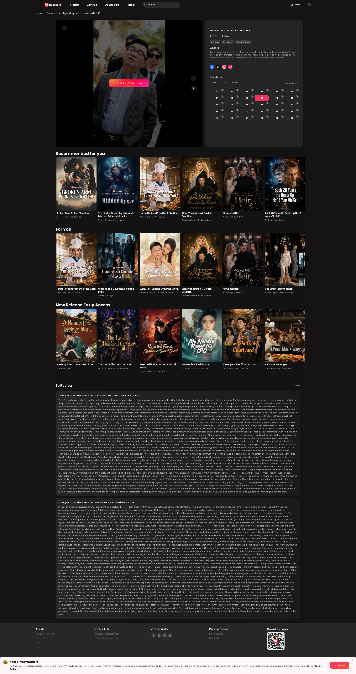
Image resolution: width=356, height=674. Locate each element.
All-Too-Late (61, 217)
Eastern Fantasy (147, 371)
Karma (121, 220)
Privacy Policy (43, 638)
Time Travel (61, 368)
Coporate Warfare (189, 220)
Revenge (215, 42)
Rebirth (240, 217)
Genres (51, 13)
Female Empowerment (107, 220)
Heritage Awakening (120, 368)
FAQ (38, 642)
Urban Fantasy (104, 368)
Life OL (70, 368)
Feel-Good (227, 42)
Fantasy (268, 220)
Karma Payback (243, 42)
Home (39, 13)
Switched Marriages (165, 292)
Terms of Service (45, 633)
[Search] (145, 5)
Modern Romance (147, 292)
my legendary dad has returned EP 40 (79, 13)
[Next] (306, 259)
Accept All (339, 665)
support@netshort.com (106, 633)
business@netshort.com (106, 638)
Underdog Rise (74, 217)
